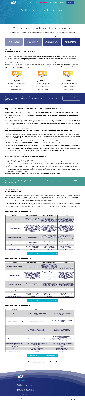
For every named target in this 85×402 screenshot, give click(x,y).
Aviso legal (19, 394)
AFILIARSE (70, 2)
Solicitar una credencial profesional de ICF (14, 42)
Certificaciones (43, 2)
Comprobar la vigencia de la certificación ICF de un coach (71, 98)
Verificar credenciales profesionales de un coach (52, 42)
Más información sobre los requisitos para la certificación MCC (42, 355)
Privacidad (25, 394)
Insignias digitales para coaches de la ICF (71, 42)
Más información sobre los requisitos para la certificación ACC (42, 253)
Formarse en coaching (53, 2)
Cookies (30, 394)
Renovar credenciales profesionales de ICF (33, 42)
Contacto (62, 2)
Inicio (30, 2)
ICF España (35, 2)
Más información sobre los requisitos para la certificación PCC (42, 300)
